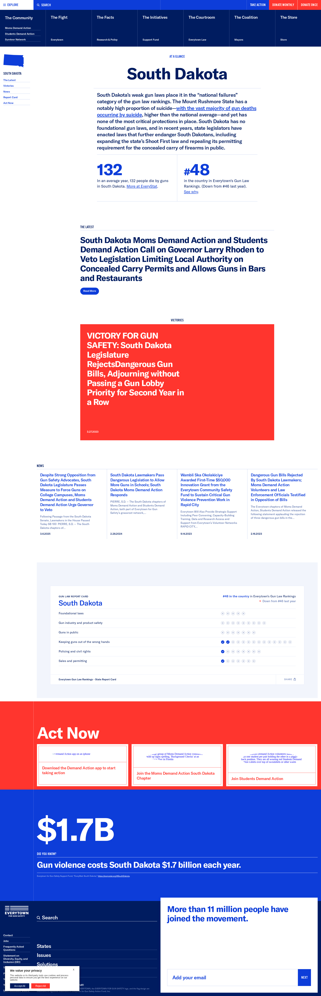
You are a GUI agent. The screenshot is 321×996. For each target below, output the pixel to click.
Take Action (258, 5)
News (6, 91)
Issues (44, 955)
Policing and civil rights (75, 651)
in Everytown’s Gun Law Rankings (259, 596)
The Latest (9, 80)
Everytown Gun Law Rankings (76, 679)
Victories (8, 85)
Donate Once (309, 5)
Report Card (10, 97)
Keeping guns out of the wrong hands (84, 642)
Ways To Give (51, 973)
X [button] (73, 970)
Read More (89, 290)
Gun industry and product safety (80, 623)
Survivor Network (15, 39)
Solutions (47, 964)
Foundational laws (71, 613)
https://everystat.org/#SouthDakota (114, 876)
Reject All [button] (40, 985)
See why (191, 191)
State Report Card (105, 679)
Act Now (8, 103)
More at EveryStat (142, 186)
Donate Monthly (283, 5)
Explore (12, 5)
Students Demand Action (19, 33)
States (44, 946)
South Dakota (80, 603)
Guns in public (68, 632)
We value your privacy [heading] (26, 970)
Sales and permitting (73, 661)
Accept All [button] (19, 985)
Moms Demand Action (18, 28)
